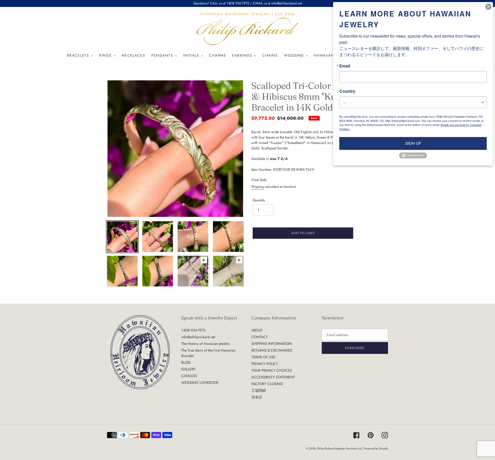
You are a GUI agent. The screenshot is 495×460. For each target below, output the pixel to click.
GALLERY (188, 369)
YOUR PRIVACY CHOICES (271, 370)
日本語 (256, 397)
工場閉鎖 (258, 390)
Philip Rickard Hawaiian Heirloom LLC (340, 448)
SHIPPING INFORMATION (271, 343)
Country (347, 91)
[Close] (488, 7)
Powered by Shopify (376, 448)
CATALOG (189, 375)
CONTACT (259, 336)
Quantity (259, 200)
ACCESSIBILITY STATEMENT (273, 377)
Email (344, 66)
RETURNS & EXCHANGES (271, 350)
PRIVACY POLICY (264, 363)
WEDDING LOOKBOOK (200, 382)
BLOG (186, 362)
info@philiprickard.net (198, 336)
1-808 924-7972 (193, 330)
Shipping (257, 186)
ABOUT (257, 330)
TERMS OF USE (263, 357)
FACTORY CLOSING (267, 383)
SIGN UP (413, 143)
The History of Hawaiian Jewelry (205, 343)
